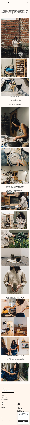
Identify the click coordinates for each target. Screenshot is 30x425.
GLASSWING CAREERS (4, 399)
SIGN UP (23, 421)
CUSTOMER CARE (4, 397)
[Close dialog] (28, 412)
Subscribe (8, 392)
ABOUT (2, 395)
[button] (27, 2)
